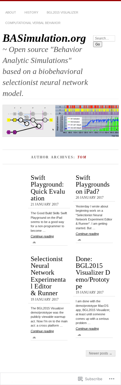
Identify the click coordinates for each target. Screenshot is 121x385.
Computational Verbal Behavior (32, 23)
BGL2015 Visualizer (62, 12)
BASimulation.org (44, 38)
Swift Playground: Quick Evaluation (48, 188)
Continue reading (42, 239)
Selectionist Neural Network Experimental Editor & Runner (48, 276)
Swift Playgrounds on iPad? (92, 184)
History (31, 12)
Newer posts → (100, 353)
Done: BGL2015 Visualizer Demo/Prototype (93, 272)
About (10, 12)
